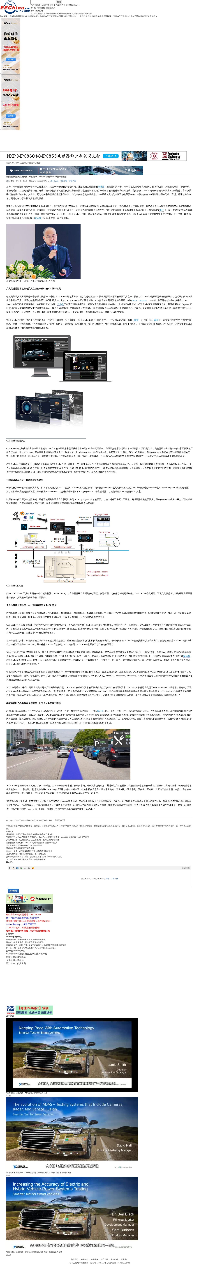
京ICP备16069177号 (98, 1263)
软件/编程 (30, 16)
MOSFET (45, 5)
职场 (62, 13)
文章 (43, 13)
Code (28, 868)
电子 (162, 210)
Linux (134, 300)
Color (13, 868)
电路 (51, 13)
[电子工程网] (15, 13)
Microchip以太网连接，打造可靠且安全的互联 (25, 942)
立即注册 (114, 878)
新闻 (36, 13)
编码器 (186, 656)
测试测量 (60, 16)
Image (17, 868)
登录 (32, 11)
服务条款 (84, 1259)
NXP (136, 320)
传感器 (101, 187)
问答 (55, 13)
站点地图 (104, 1259)
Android (143, 300)
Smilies (32, 868)
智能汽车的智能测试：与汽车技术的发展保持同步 (26, 1093)
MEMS (66, 16)
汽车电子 (59, 5)
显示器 (100, 711)
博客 (77, 13)
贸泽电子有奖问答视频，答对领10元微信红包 (28, 931)
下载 (47, 13)
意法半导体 (68, 5)
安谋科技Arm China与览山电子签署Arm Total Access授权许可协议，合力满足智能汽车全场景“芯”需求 (47, 837)
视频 (58, 13)
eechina (39, 181)
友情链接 (114, 1259)
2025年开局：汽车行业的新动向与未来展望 (24, 845)
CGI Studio (54, 181)
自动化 (60, 304)
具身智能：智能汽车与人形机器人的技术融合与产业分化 (29, 834)
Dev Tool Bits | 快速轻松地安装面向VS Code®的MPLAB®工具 (31, 948)
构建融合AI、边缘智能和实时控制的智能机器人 (26, 939)
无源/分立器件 (85, 16)
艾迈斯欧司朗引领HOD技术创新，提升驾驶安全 (26, 854)
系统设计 (73, 16)
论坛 (81, 13)
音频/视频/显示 (97, 16)
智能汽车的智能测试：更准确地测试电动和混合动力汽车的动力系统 (34, 1252)
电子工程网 (74, 1263)
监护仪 (52, 5)
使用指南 (94, 1259)
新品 (40, 13)
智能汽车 (72, 181)
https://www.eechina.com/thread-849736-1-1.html (34, 820)
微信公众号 (51, 8)
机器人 (154, 16)
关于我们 (74, 1259)
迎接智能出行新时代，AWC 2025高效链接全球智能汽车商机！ (32, 843)
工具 (73, 13)
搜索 (59, 2)
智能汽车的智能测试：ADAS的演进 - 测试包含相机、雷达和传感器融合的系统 (38, 1173)
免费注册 (39, 11)
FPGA (23, 16)
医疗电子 (148, 16)
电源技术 (37, 16)
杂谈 (66, 13)
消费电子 (117, 16)
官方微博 (41, 8)
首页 (32, 13)
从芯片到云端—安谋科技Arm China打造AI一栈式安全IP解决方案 (32, 840)
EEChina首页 (21, 163)
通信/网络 (140, 16)
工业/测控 (125, 16)
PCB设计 (52, 16)
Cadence (76, 5)
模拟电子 (45, 16)
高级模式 (186, 868)
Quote (25, 868)
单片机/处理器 (15, 16)
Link (21, 868)
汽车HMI (63, 181)
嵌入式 (38, 218)
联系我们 (124, 1259)
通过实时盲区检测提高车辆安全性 (20, 848)
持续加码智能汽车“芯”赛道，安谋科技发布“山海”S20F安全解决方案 (34, 857)
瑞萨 (156, 320)
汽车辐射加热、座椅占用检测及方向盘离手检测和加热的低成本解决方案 (36, 945)
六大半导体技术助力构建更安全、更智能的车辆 (25, 859)
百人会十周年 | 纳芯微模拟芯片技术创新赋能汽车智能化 (29, 851)
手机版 (33, 8)
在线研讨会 (87, 13)
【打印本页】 (60, 820)
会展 (70, 13)
